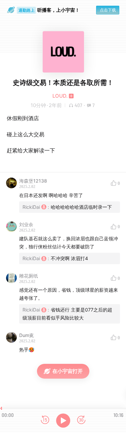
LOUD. (60, 96)
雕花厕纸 (28, 276)
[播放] (63, 421)
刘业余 (26, 224)
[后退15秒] (45, 420)
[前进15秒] (81, 420)
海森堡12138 (33, 181)
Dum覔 (26, 335)
